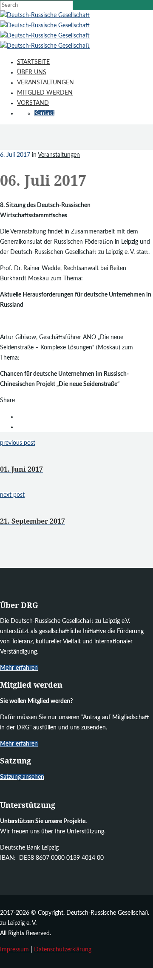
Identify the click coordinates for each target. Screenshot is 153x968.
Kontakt (44, 113)
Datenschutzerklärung (62, 950)
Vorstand (33, 103)
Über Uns (31, 72)
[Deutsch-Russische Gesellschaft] (45, 15)
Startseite (33, 62)
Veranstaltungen (45, 83)
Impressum (15, 950)
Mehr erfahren (19, 668)
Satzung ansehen (22, 777)
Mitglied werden (45, 93)
